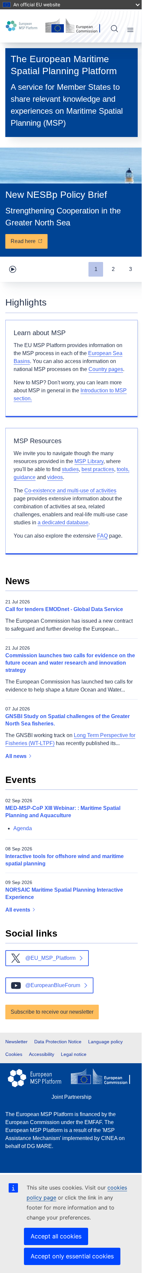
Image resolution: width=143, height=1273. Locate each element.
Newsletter (16, 1041)
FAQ (102, 536)
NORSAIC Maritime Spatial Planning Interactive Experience (64, 893)
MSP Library (88, 461)
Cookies (13, 1054)
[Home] (22, 26)
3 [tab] (130, 269)
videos (55, 477)
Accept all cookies (56, 1236)
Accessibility (41, 1054)
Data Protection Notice (57, 1041)
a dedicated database (63, 522)
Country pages (105, 369)
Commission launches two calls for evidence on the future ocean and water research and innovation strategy (70, 663)
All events (18, 910)
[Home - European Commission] (73, 26)
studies (70, 469)
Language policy (105, 1041)
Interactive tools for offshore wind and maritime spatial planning (64, 859)
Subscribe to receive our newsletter (52, 1012)
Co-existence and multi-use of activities (70, 490)
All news (16, 756)
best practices (97, 469)
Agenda (22, 828)
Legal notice (73, 1054)
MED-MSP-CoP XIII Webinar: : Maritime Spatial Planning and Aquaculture (62, 811)
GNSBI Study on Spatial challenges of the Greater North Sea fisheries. (67, 719)
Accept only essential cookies (72, 1256)
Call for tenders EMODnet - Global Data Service (64, 609)
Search (114, 28)
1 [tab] (95, 269)
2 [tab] (113, 269)
